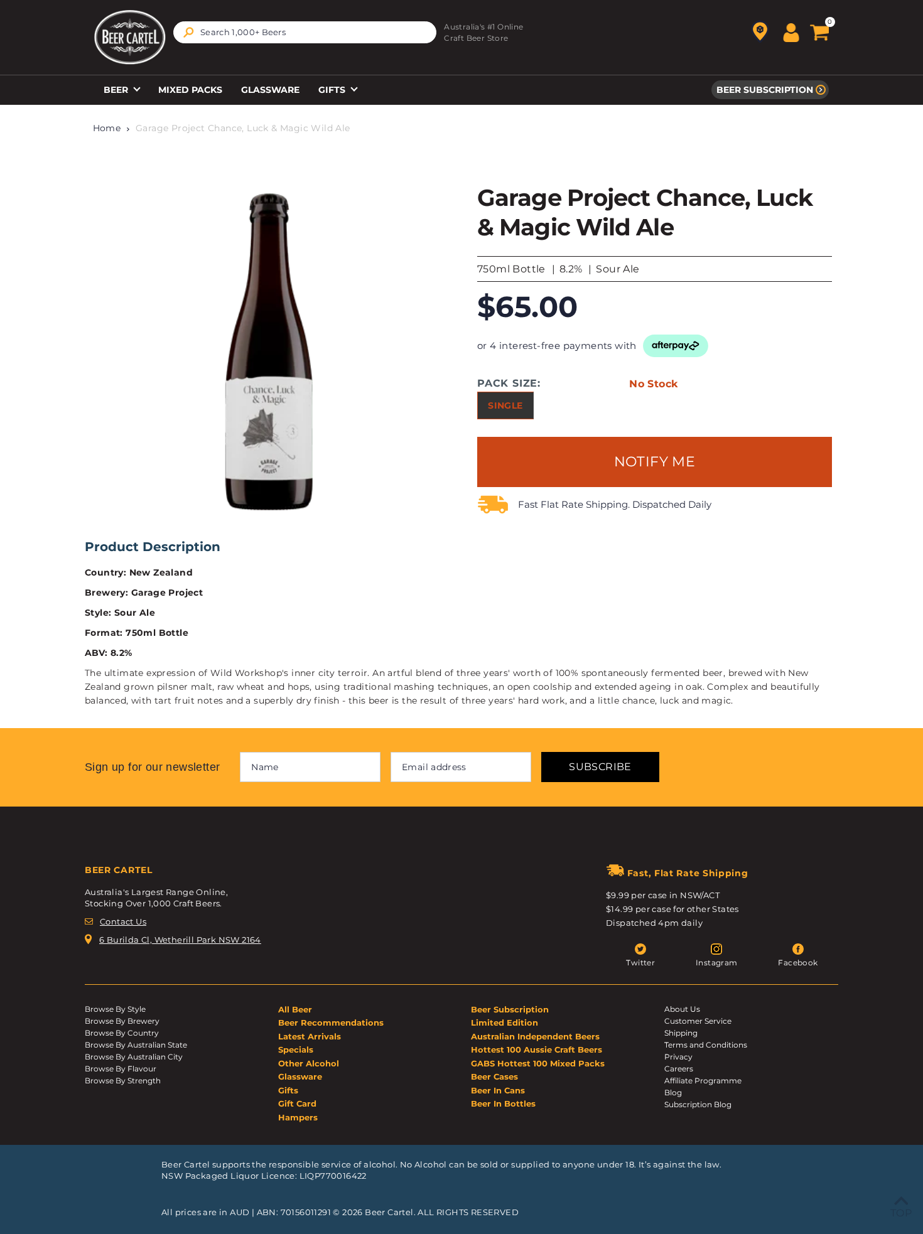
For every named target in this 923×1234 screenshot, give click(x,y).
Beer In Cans (498, 1090)
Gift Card (297, 1103)
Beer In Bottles (503, 1103)
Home (107, 128)
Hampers (298, 1117)
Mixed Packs (190, 89)
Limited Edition (504, 1022)
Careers (678, 1068)
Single (505, 405)
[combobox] (304, 32)
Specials (295, 1049)
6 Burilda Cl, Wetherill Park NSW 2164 (180, 940)
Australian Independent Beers (535, 1036)
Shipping (681, 1033)
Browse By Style (115, 1009)
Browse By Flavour (120, 1068)
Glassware (270, 89)
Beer (117, 89)
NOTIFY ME (655, 461)
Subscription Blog (697, 1104)
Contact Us (123, 921)
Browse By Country (122, 1033)
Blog (673, 1092)
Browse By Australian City (134, 1056)
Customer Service (697, 1021)
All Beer (295, 1009)
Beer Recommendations (331, 1022)
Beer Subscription (764, 89)
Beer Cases (494, 1076)
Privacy (678, 1056)
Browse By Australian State (136, 1044)
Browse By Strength (123, 1080)
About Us (682, 1009)
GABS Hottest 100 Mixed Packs (538, 1063)
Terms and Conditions (705, 1044)
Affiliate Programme (703, 1080)
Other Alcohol (308, 1063)
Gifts (333, 89)
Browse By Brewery (122, 1021)
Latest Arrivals (309, 1036)
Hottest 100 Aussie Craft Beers (536, 1049)
